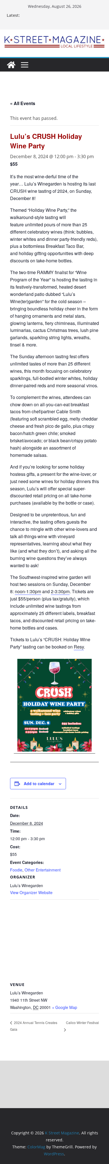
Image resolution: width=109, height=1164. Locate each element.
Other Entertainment (43, 870)
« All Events (22, 103)
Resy (79, 646)
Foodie (16, 870)
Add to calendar (39, 783)
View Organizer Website (31, 892)
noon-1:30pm (28, 591)
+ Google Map (64, 1007)
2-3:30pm (60, 591)
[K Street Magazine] (11, 65)
